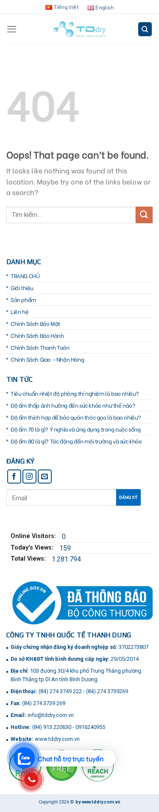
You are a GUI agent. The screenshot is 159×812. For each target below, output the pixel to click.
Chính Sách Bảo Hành (37, 335)
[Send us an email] (45, 476)
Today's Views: (33, 547)
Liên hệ (19, 311)
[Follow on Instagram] (29, 476)
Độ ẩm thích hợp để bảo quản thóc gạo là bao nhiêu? (76, 417)
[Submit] (144, 215)
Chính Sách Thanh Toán (40, 347)
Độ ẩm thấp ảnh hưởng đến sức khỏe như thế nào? (73, 405)
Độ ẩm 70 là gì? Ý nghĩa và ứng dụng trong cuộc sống (76, 429)
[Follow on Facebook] (14, 476)
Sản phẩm (23, 299)
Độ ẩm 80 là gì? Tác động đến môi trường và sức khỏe (76, 441)
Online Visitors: (34, 536)
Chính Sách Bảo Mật (35, 323)
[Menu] (11, 29)
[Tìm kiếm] (145, 29)
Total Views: (29, 558)
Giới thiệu (22, 287)
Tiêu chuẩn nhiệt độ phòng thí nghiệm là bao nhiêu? (75, 393)
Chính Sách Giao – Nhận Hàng (47, 359)
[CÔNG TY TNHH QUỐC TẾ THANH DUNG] (79, 29)
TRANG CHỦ (25, 275)
